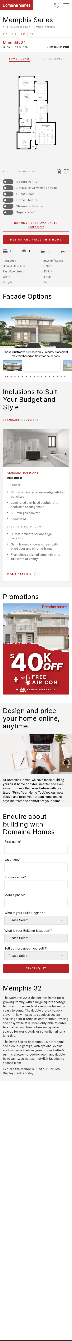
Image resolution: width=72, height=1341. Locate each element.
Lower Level (19, 58)
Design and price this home (36, 239)
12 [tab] (49, 376)
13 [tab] (53, 376)
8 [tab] (34, 376)
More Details (19, 574)
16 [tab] (65, 376)
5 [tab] (23, 376)
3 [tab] (15, 376)
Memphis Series (28, 20)
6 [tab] (26, 376)
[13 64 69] (56, 5)
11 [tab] (46, 376)
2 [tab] (11, 376)
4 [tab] (19, 376)
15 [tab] (61, 376)
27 (5, 34)
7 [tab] (30, 376)
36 (32, 34)
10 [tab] (42, 376)
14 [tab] (57, 376)
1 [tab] (7, 376)
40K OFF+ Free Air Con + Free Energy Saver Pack (35, 604)
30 (14, 34)
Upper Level (53, 58)
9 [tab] (38, 376)
